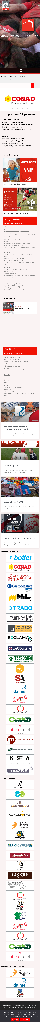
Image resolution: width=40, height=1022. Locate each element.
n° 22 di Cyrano (11, 465)
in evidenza (19, 306)
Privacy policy (25, 1019)
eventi (7, 179)
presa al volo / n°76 (13, 502)
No (17, 1019)
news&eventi (16, 208)
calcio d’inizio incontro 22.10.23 (19, 538)
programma (12, 219)
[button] (21, 70)
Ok (13, 1019)
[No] (38, 1016)
